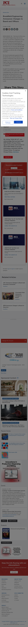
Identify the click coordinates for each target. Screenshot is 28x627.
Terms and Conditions (16, 110)
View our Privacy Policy (16, 118)
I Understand (18, 122)
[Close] (25, 90)
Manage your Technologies (7, 123)
